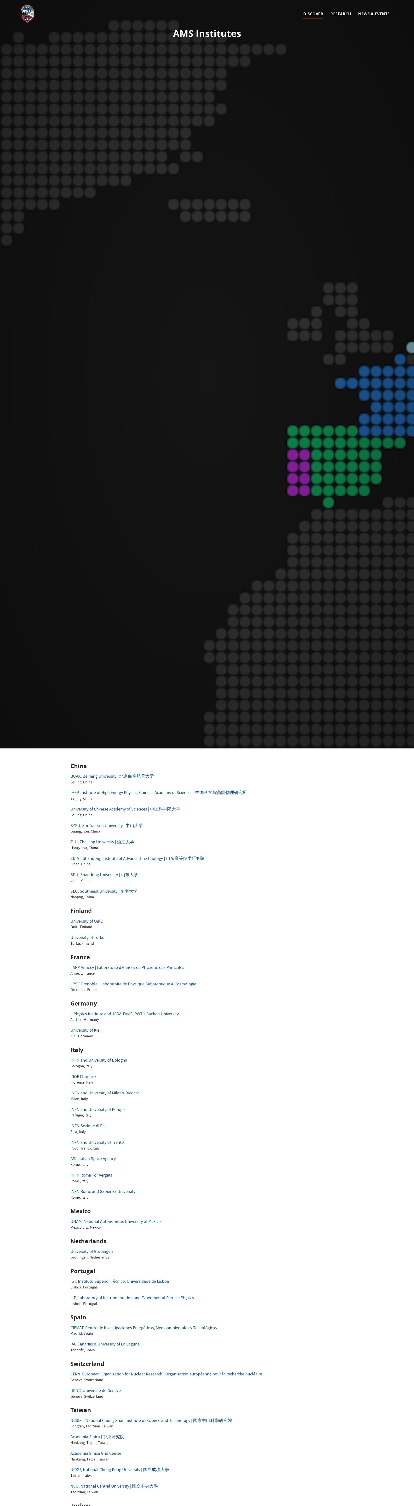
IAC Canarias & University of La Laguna (105, 1344)
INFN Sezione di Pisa (89, 1126)
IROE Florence (83, 1077)
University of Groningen (91, 1252)
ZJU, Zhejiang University (92, 842)
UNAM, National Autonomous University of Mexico (115, 1222)
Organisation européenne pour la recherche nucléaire (213, 1374)
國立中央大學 (145, 1486)
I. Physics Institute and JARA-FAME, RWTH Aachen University (124, 1014)
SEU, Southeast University (93, 892)
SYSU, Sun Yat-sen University (96, 826)
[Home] (27, 14)
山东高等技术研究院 (185, 859)
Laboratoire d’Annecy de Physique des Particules (140, 968)
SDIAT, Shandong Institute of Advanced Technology (116, 859)
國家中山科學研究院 (212, 1421)
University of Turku (87, 938)
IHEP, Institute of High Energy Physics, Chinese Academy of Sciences (131, 793)
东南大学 (129, 892)
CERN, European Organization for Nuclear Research (116, 1374)
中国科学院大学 (165, 809)
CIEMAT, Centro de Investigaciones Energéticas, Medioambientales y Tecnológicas (143, 1328)
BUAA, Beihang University (93, 777)
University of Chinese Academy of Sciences (108, 809)
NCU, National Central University (99, 1486)
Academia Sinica (85, 1437)
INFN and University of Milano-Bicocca (104, 1093)
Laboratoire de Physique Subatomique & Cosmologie (148, 984)
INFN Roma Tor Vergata (91, 1176)
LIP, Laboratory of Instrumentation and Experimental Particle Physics (132, 1298)
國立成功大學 (156, 1470)
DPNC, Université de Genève (95, 1391)
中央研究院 (113, 1437)
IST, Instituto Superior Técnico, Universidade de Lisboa (119, 1282)
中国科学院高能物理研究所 (221, 793)
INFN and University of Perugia (98, 1110)
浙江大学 (125, 842)
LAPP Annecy (82, 968)
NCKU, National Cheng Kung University (105, 1470)
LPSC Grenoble (84, 984)
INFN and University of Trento (97, 1143)
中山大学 (134, 826)
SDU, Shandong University (94, 875)
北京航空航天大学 (136, 777)
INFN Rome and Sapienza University (102, 1192)
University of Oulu (86, 922)
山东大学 (129, 875)
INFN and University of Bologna (98, 1061)
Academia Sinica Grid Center (95, 1454)
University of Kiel (85, 1031)
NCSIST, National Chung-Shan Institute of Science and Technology (130, 1421)
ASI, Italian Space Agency (93, 1159)
